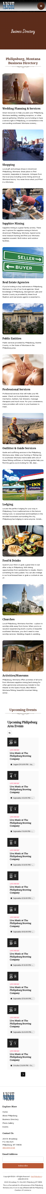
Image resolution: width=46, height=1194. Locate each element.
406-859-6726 (8, 1147)
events (5, 1126)
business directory (10, 1119)
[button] (41, 6)
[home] (8, 6)
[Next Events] (23, 1074)
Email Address (10, 1154)
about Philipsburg (9, 1115)
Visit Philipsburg (36, 1176)
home (5, 1112)
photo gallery (8, 1123)
